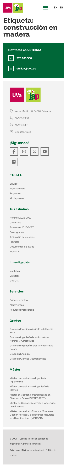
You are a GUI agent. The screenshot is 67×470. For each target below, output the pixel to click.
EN (56, 7)
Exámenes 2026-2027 (22, 227)
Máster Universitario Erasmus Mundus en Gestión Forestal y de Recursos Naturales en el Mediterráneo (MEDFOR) (32, 415)
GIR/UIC (14, 280)
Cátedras (15, 275)
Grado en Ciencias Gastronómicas (28, 358)
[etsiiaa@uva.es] (11, 68)
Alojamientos (17, 304)
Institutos (15, 270)
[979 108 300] (11, 58)
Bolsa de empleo (19, 300)
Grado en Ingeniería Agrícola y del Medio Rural (31, 330)
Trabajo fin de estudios (22, 237)
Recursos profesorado (22, 309)
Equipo (14, 183)
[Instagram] (24, 151)
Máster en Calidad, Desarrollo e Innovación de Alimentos (32, 404)
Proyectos (15, 193)
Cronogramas (17, 232)
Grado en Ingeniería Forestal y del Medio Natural (31, 347)
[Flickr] (14, 162)
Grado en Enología (20, 353)
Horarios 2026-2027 (20, 217)
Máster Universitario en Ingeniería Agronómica (28, 380)
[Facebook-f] (14, 151)
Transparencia (17, 188)
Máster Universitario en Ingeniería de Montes (29, 388)
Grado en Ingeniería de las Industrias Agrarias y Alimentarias (29, 339)
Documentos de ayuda (22, 246)
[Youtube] (45, 151)
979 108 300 (24, 58)
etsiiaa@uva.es (26, 68)
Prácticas (14, 241)
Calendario (15, 222)
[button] (45, 7)
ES (61, 7)
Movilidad (15, 251)
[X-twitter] (34, 151)
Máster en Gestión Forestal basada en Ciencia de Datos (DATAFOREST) (30, 396)
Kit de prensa (17, 198)
